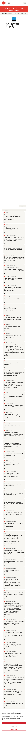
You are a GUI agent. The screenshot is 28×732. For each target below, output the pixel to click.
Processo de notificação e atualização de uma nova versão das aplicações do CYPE (13, 444)
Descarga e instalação (11, 276)
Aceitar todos (14, 723)
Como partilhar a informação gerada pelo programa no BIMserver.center (12, 464)
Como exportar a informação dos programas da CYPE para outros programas (13, 514)
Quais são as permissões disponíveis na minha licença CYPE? (12, 416)
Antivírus (8, 662)
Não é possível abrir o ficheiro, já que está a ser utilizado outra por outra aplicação (13, 525)
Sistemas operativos (10, 265)
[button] (9, 3)
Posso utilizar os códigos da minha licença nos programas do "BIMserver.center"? (14, 623)
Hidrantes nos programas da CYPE (14, 425)
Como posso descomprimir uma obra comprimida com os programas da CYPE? (13, 655)
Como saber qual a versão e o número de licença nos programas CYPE (13, 503)
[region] (14, 720)
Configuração (14, 726)
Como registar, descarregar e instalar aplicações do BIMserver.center (12, 308)
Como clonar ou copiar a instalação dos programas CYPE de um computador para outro (14, 373)
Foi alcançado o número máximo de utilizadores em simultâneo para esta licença (14, 552)
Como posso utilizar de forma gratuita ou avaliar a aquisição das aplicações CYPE (13, 289)
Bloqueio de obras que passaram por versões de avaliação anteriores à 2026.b (13, 228)
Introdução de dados (10, 422)
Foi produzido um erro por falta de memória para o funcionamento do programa (13, 594)
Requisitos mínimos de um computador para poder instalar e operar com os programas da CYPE (14, 269)
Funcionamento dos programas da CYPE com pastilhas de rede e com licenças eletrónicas (14, 396)
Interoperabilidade (10, 380)
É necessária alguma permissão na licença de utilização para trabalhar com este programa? (14, 258)
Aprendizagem (9, 315)
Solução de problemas (11, 212)
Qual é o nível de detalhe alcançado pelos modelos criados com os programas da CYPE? (13, 434)
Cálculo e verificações (11, 235)
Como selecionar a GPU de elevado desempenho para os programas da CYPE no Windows (14, 239)
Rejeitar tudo (14, 729)
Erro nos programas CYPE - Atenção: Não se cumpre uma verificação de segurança (12, 475)
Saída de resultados (10, 460)
